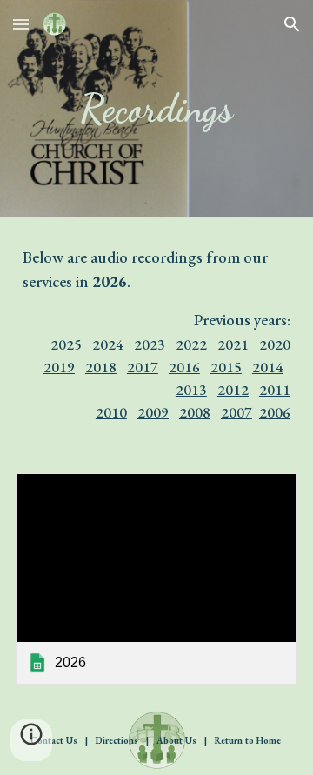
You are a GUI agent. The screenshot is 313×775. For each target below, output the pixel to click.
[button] (21, 24)
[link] (156, 579)
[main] (156, 109)
